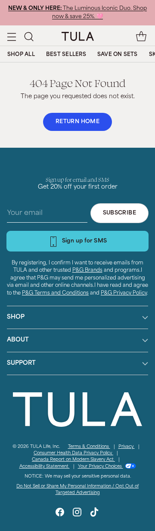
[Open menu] (11, 36)
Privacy (126, 447)
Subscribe (119, 213)
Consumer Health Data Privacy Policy (73, 453)
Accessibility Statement (44, 467)
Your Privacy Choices (100, 467)
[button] (28, 36)
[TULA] (78, 36)
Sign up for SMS (84, 241)
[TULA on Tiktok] (94, 513)
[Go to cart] (141, 36)
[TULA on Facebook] (60, 513)
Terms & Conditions (89, 447)
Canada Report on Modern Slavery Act (73, 460)
